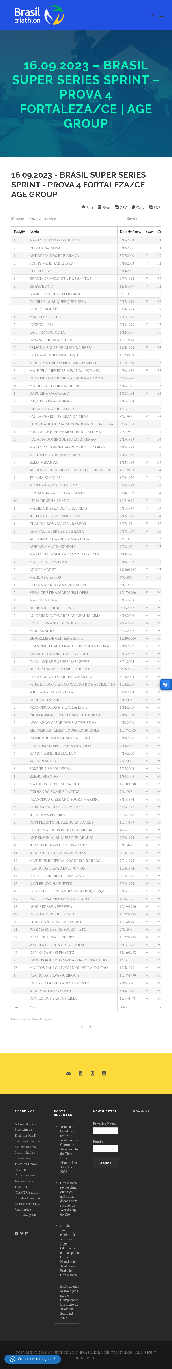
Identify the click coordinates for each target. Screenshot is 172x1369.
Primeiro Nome (104, 1123)
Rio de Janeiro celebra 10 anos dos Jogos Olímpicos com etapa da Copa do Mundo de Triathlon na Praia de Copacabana (69, 1250)
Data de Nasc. (130, 231)
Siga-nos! (141, 1111)
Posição (19, 231)
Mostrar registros (33, 218)
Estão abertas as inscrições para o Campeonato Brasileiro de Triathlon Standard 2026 (69, 1302)
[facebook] (80, 1073)
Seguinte (90, 1026)
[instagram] (104, 1073)
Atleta (34, 231)
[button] (32, 1359)
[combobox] (33, 219)
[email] (68, 1073)
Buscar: (132, 218)
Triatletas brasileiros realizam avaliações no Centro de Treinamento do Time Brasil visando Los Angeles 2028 (69, 1149)
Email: (98, 1141)
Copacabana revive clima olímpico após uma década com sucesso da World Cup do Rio (69, 1198)
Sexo (149, 231)
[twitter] (92, 1073)
